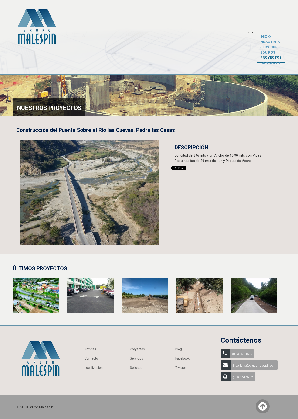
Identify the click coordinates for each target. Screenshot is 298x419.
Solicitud (136, 368)
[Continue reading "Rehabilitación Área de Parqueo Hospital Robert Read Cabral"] (90, 296)
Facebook (182, 358)
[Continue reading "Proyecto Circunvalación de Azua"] (145, 296)
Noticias (90, 349)
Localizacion (94, 368)
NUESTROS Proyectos (49, 108)
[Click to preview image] (89, 192)
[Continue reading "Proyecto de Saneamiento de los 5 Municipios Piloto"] (199, 296)
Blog (178, 349)
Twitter (180, 368)
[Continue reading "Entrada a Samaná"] (36, 296)
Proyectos (137, 349)
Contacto (91, 358)
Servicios (136, 358)
